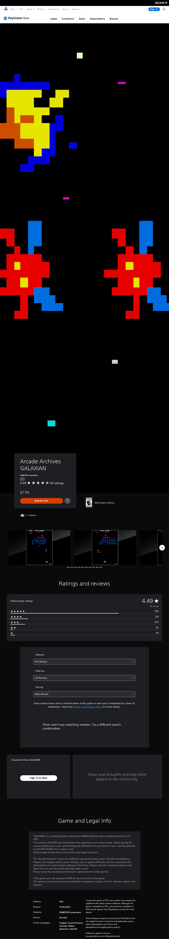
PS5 (20, 9)
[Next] (162, 547)
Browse (114, 18)
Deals (82, 18)
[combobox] (84, 662)
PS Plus (40, 9)
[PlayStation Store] (17, 18)
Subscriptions (97, 18)
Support (74, 9)
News (65, 9)
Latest (53, 18)
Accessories (52, 9)
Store (12, 9)
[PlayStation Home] (6, 9)
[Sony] (161, 5)
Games (29, 9)
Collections (68, 18)
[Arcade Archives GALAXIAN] (39, 547)
